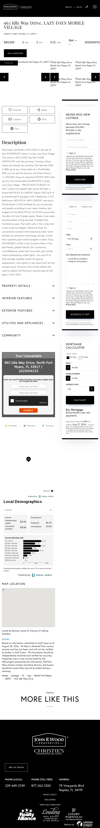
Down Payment (73, 374)
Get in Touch (16, 768)
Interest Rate (72, 384)
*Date (68, 235)
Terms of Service (85, 324)
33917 (8, 678)
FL (23, 675)
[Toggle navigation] (95, 6)
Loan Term (71, 353)
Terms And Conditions (50, 804)
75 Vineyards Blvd (71, 787)
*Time (68, 245)
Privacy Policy (71, 170)
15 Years (85, 357)
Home (5, 675)
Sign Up (68, 7)
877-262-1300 (41, 785)
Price (68, 363)
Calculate (80, 400)
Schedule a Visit (87, 207)
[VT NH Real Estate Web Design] (84, 824)
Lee (29, 675)
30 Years (73, 357)
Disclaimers (50, 799)
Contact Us (73, 207)
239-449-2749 (87, 6)
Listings (15, 675)
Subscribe (80, 179)
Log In (79, 7)
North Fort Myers (43, 675)
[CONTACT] (15, 53)
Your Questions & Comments (78, 255)
